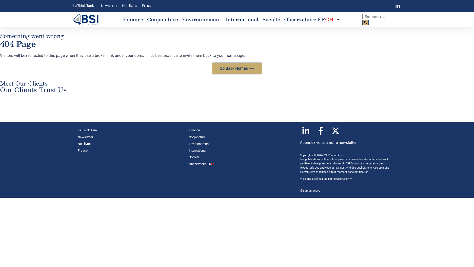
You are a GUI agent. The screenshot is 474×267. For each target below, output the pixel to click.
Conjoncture (162, 19)
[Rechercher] (365, 22)
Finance (133, 19)
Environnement (201, 19)
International (241, 19)
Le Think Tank (83, 6)
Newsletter (109, 6)
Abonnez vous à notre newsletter (328, 142)
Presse (147, 6)
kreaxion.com (341, 178)
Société (271, 19)
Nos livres (129, 6)
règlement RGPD (310, 190)
